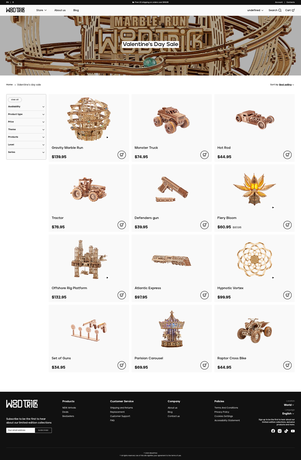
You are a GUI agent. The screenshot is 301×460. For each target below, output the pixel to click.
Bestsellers (68, 416)
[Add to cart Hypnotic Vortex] (287, 295)
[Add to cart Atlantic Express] (204, 295)
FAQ (112, 420)
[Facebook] (273, 431)
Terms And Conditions (226, 408)
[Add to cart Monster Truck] (204, 155)
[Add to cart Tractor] (122, 225)
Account (279, 2)
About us (60, 10)
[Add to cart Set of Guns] (122, 365)
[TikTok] (286, 431)
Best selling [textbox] (285, 85)
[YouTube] (293, 431)
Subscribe (43, 430)
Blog (76, 10)
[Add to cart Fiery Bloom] (287, 225)
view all (15, 100)
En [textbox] (7, 2)
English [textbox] (287, 413)
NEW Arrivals (69, 408)
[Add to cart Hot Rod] (287, 155)
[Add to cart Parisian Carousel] (204, 365)
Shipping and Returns (121, 408)
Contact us (174, 416)
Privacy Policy (221, 412)
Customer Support (120, 416)
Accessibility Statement (227, 420)
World (288, 405)
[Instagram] (280, 431)
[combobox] (7, 2)
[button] (14, 107)
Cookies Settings (223, 416)
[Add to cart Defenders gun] (204, 225)
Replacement (117, 412)
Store (39, 10)
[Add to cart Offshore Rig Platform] (122, 295)
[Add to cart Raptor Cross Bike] (287, 365)
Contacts (291, 2)
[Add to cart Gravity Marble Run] (122, 155)
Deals (65, 412)
